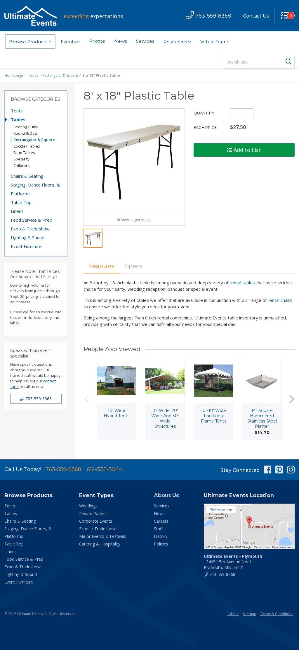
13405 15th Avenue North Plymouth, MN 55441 (233, 561)
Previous (86, 399)
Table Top (21, 202)
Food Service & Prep (31, 220)
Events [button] (69, 42)
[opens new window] (249, 526)
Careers (161, 521)
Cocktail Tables (26, 146)
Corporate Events (95, 521)
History (160, 536)
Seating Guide (26, 126)
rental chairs (280, 300)
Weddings (88, 506)
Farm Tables (24, 152)
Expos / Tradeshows (98, 528)
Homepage (13, 75)
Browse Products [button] (28, 42)
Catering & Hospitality (99, 544)
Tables (32, 75)
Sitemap (249, 613)
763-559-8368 (38, 398)
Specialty (21, 159)
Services (145, 41)
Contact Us (256, 16)
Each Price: (206, 127)
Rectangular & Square (60, 75)
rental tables (242, 282)
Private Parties (93, 513)
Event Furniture (26, 246)
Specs (133, 266)
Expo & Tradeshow (30, 229)
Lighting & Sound (27, 237)
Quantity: (204, 113)
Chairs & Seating (27, 176)
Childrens (21, 165)
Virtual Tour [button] (213, 42)
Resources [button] (176, 42)
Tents (17, 111)
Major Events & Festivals (102, 536)
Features (101, 266)
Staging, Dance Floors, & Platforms (35, 189)
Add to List (246, 149)
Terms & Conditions (276, 613)
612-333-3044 (104, 469)
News (120, 41)
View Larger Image (136, 219)
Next (292, 399)
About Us (166, 495)
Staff (158, 528)
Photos (97, 41)
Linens (17, 211)
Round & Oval (25, 133)
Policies (161, 544)
